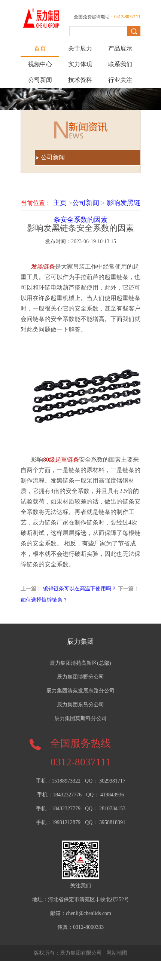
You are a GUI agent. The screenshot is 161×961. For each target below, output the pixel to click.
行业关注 (120, 80)
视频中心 (40, 64)
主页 (60, 202)
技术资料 (80, 80)
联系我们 (120, 64)
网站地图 (116, 953)
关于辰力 (80, 48)
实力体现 (80, 64)
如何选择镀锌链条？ (44, 600)
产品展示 (120, 48)
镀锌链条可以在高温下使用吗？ (79, 588)
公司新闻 (40, 80)
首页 (40, 48)
